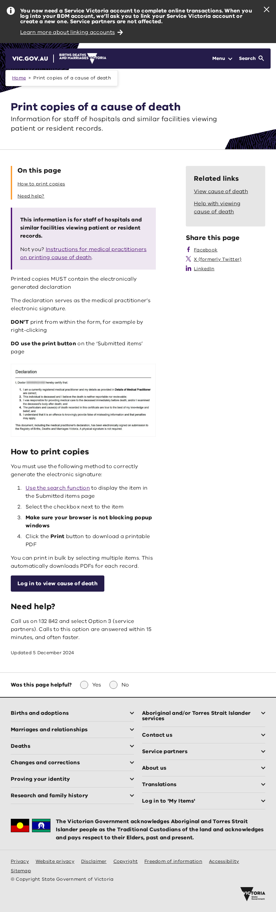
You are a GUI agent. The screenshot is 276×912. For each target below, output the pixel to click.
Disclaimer (94, 861)
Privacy (20, 861)
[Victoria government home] (252, 894)
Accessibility (224, 861)
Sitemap (21, 871)
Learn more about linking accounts (67, 32)
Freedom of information (173, 861)
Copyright (125, 861)
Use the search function (58, 488)
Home (19, 78)
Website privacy (55, 861)
